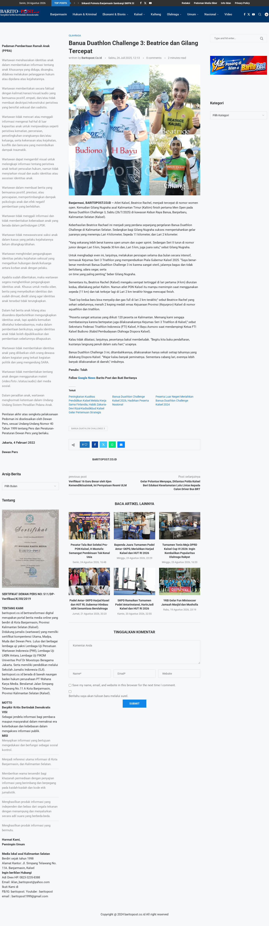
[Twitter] (145, 3)
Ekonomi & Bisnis (114, 14)
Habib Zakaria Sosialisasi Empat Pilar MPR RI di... (107, 3)
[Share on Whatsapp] (112, 444)
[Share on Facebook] (95, 444)
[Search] (260, 14)
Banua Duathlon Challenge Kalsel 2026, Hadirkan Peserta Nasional (130, 400)
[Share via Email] (121, 444)
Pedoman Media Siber (205, 3)
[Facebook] (140, 3)
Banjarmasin (58, 14)
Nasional (210, 14)
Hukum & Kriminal (85, 14)
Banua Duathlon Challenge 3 (88, 428)
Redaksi (186, 3)
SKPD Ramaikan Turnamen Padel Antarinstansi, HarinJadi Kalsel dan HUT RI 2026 (134, 604)
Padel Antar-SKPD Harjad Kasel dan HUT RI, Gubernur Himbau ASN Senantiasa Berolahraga (89, 604)
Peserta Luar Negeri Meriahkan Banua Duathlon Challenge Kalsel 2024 (174, 400)
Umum (191, 14)
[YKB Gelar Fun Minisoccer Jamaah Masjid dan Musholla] (179, 581)
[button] (74, 3)
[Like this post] (85, 444)
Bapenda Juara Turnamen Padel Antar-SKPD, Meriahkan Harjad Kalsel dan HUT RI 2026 (134, 548)
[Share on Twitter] (103, 444)
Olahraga (173, 14)
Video (228, 14)
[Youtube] (150, 3)
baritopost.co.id (92, 57)
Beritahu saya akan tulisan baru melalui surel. (98, 696)
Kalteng (156, 14)
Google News (87, 378)
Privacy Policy (242, 3)
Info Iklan (226, 3)
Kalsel (138, 14)
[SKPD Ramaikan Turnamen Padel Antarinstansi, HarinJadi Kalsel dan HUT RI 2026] (134, 581)
